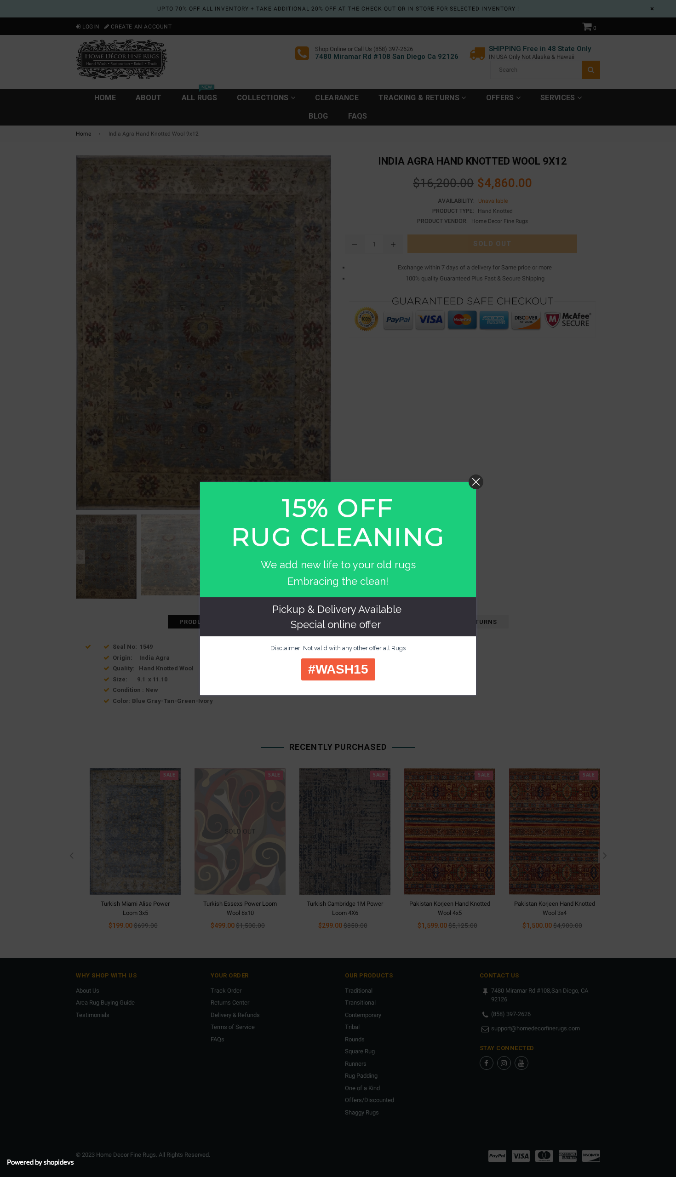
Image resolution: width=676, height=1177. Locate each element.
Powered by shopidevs (40, 1162)
